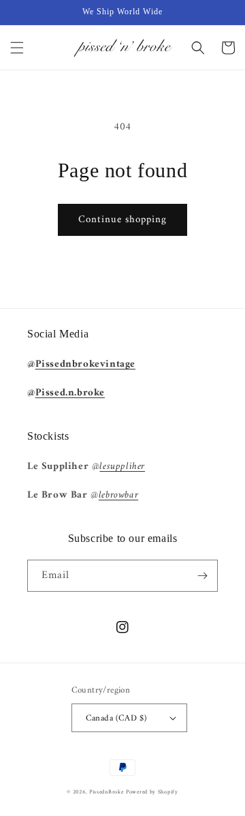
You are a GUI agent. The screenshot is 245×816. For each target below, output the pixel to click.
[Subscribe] (202, 576)
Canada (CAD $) (116, 718)
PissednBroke (106, 792)
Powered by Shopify (152, 792)
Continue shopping (122, 220)
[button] (17, 48)
